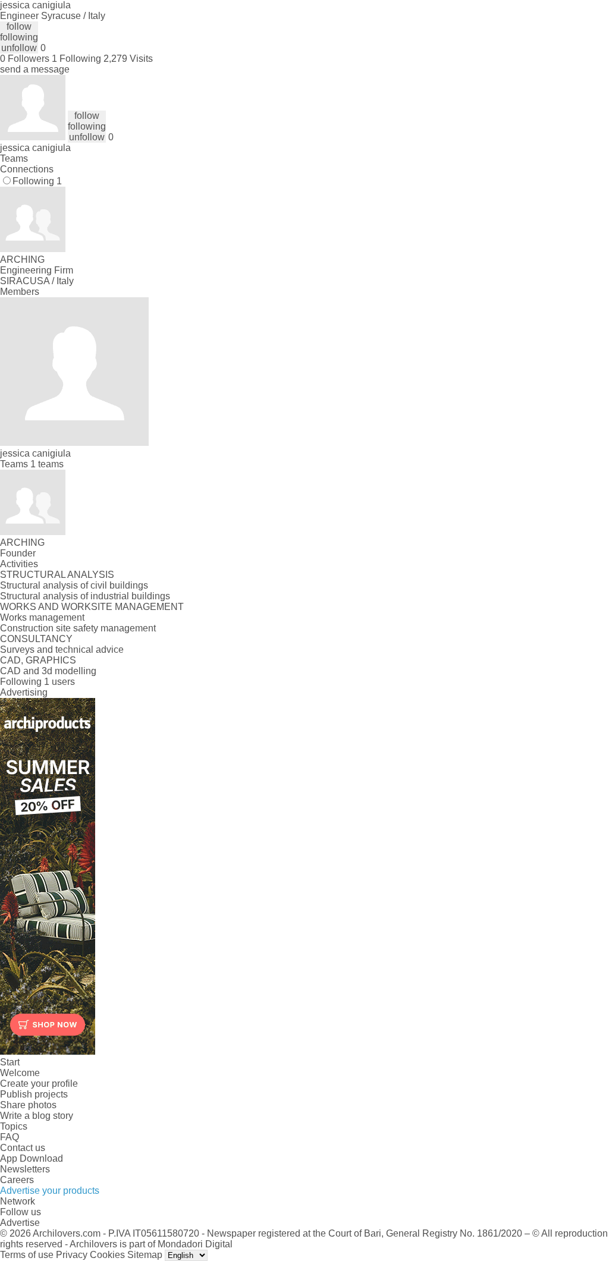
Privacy (71, 1255)
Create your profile (39, 1083)
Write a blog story (36, 1116)
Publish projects (34, 1094)
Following (37, 181)
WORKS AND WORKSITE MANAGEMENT (92, 607)
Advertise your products (49, 1190)
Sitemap (144, 1255)
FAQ (9, 1137)
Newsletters (25, 1169)
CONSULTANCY (36, 639)
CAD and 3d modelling (48, 671)
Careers (17, 1180)
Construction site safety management (78, 628)
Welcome (20, 1073)
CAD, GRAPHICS (38, 660)
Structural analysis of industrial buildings (85, 596)
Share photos (28, 1105)
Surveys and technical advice (62, 649)
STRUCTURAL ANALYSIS (57, 575)
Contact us (22, 1148)
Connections (27, 169)
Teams (14, 158)
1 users (59, 682)
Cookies (107, 1255)
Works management (42, 617)
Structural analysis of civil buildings (74, 585)
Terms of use (27, 1255)
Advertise (20, 1223)
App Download (31, 1158)
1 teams (47, 464)
